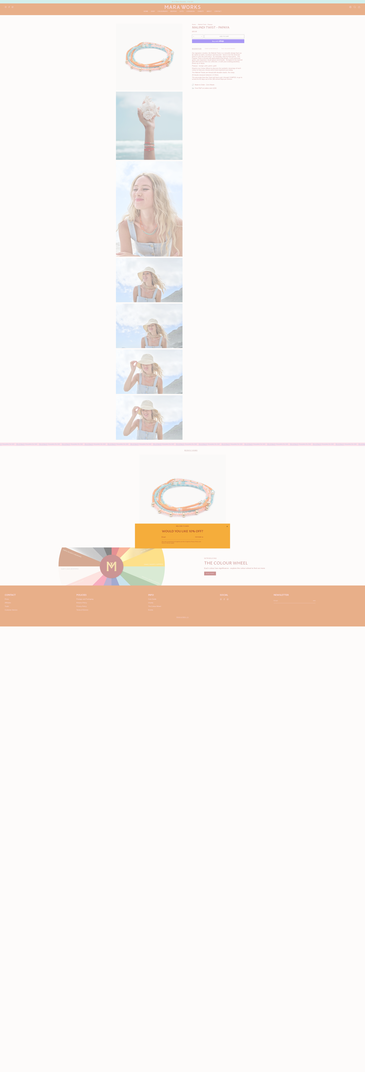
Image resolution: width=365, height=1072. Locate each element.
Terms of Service (166, 543)
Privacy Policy (195, 541)
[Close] (227, 526)
